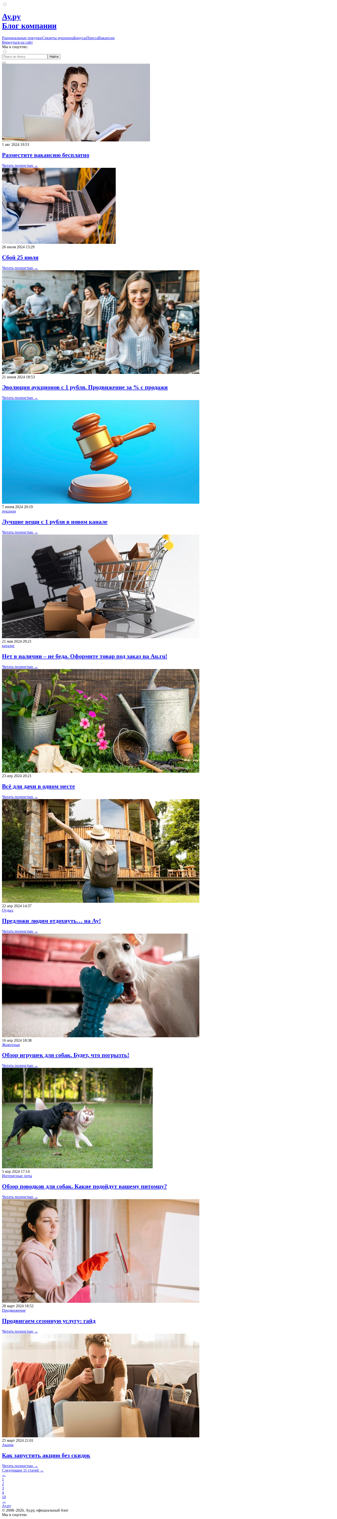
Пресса (92, 38)
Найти (54, 56)
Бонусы (80, 38)
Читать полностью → (20, 165)
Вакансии (106, 38)
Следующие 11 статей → (23, 1470)
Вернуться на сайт (17, 42)
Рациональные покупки (22, 38)
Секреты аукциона (58, 38)
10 (4, 1497)
